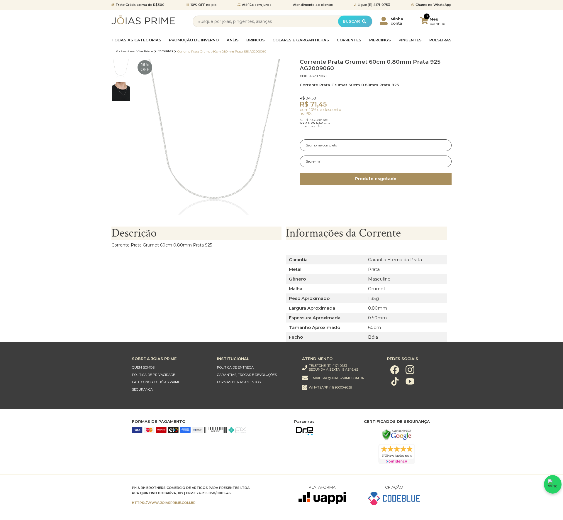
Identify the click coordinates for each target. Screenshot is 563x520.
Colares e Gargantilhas (300, 40)
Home (134, 51)
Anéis (233, 40)
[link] (168, 367)
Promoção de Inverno (194, 40)
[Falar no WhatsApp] (553, 484)
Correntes (349, 40)
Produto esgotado (375, 178)
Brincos (255, 40)
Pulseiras (440, 40)
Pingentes (410, 40)
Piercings (380, 40)
